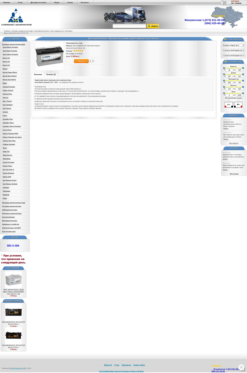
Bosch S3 (6, 65)
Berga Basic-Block (10, 76)
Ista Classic (7, 108)
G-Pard (5, 112)
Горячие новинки (13, 301)
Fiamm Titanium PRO (10, 134)
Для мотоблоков (8, 217)
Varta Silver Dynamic (10, 54)
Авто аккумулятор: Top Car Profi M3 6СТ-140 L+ (13, 346)
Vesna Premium (8, 162)
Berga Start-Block (9, 80)
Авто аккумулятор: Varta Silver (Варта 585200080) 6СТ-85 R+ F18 (13, 291)
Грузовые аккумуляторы (11, 206)
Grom (5, 148)
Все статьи (234, 174)
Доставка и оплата (38, 2)
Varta (81, 43)
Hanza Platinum (8, 173)
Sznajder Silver (8, 123)
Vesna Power (7, 166)
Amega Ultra (7, 94)
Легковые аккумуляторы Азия (13, 203)
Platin (5, 198)
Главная (6, 2)
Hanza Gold (7, 177)
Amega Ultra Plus (9, 141)
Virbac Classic (8, 90)
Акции (56, 2)
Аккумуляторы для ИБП (11, 228)
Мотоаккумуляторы (9, 221)
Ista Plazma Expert (9, 180)
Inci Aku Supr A (8, 170)
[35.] (13, 266)
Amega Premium (9, 87)
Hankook (6, 195)
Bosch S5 (6, 58)
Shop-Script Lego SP (18, 368)
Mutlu (5, 83)
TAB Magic (7, 159)
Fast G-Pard (7, 130)
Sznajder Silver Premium (12, 126)
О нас (20, 2)
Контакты (85, 2)
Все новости (233, 143)
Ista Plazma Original (10, 184)
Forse (5, 116)
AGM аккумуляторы (9, 210)
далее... (226, 128)
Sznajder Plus (8, 119)
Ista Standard (7, 105)
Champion (6, 191)
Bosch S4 (6, 62)
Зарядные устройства (10, 224)
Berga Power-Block (10, 72)
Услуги (70, 2)
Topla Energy (7, 155)
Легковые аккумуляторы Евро (22, 31)
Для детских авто (9, 231)
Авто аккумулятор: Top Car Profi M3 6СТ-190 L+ (13, 323)
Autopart (6, 187)
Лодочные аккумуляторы (11, 213)
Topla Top (6, 152)
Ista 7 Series (7, 101)
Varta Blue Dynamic (10, 51)
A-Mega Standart (9, 144)
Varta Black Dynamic (42, 31)
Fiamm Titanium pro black (12, 137)
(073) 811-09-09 (214, 20)
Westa (5, 69)
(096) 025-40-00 (214, 23)
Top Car (5, 98)
